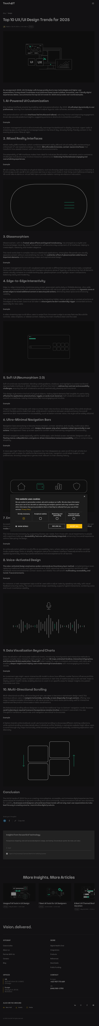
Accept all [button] (74, 526)
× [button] (84, 496)
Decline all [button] (56, 526)
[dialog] (48, 513)
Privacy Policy (26, 509)
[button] (21, 526)
